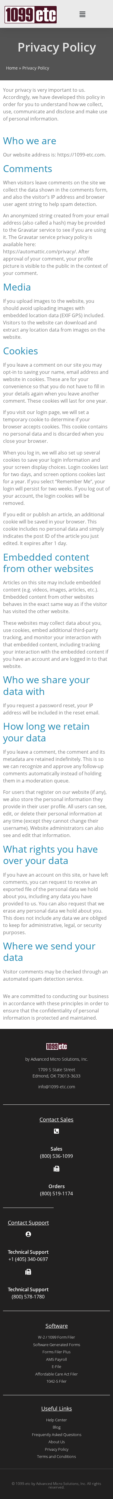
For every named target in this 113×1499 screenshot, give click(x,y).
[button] (83, 14)
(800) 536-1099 (56, 1156)
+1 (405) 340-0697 (28, 1259)
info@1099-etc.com (56, 1086)
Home (12, 68)
